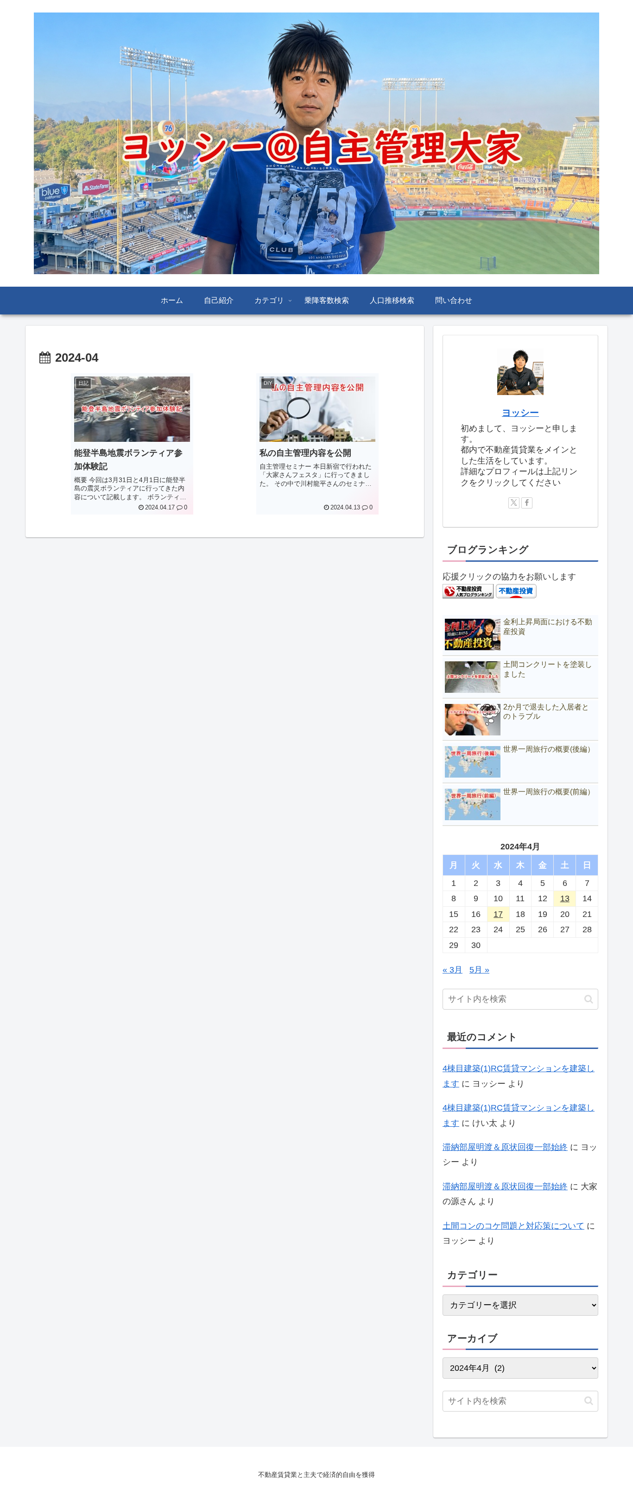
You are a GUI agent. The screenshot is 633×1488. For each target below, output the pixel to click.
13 (565, 898)
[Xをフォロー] (513, 503)
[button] (589, 999)
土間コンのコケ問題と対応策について (513, 1226)
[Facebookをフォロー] (526, 503)
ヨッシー (520, 413)
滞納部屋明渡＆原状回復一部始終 (505, 1147)
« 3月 (452, 969)
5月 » (479, 969)
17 (498, 914)
